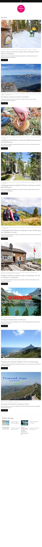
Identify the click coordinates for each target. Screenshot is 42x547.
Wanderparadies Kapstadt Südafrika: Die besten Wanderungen (20, 362)
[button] (21, 1)
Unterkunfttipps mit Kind (5, 273)
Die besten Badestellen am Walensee (34, 422)
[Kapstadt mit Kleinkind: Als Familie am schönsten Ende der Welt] (6, 429)
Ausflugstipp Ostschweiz (29, 227)
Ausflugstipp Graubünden (20, 49)
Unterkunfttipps (34, 272)
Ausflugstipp (3, 49)
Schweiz (29, 49)
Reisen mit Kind (9, 272)
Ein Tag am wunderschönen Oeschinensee (13, 320)
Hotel (5, 272)
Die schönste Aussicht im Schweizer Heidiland (15, 97)
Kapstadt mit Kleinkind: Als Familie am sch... (15, 428)
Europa (26, 49)
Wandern (12, 273)
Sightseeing (10, 359)
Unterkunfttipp (27, 272)
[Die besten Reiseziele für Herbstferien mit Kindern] (25, 431)
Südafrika (15, 359)
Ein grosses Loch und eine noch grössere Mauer (15, 404)
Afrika (2, 359)
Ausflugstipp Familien (10, 49)
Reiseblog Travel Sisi (21, 9)
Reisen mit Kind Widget (17, 272)
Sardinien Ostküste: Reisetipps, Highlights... (15, 422)
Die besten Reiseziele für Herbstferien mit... (34, 428)
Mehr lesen (4, 103)
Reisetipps (6, 359)
